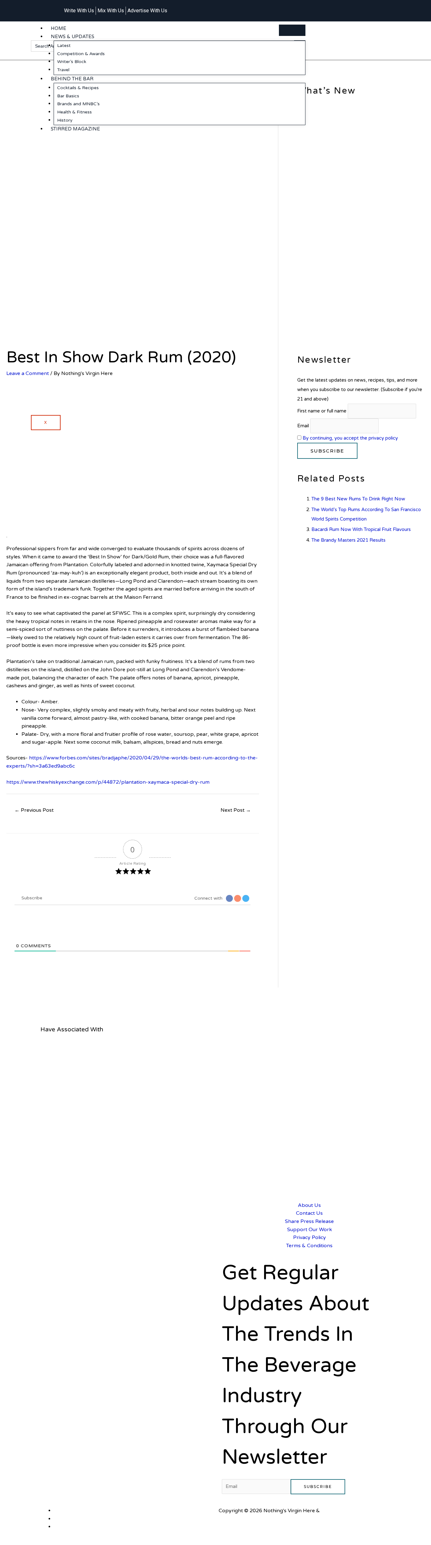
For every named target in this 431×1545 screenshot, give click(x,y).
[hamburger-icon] (292, 30)
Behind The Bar (72, 79)
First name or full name (321, 411)
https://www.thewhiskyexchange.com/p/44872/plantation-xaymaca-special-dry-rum (108, 782)
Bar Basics (68, 96)
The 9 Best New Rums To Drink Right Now (358, 499)
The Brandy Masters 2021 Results (348, 540)
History (65, 120)
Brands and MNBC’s (78, 104)
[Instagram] (361, 7)
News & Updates (72, 36)
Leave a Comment (27, 373)
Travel (63, 69)
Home (58, 28)
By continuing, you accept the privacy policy (350, 438)
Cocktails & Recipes (78, 87)
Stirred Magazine (75, 129)
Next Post (236, 810)
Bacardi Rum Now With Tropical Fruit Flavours (361, 529)
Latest (64, 45)
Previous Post (34, 810)
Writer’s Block (71, 61)
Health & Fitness (74, 112)
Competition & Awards (81, 53)
